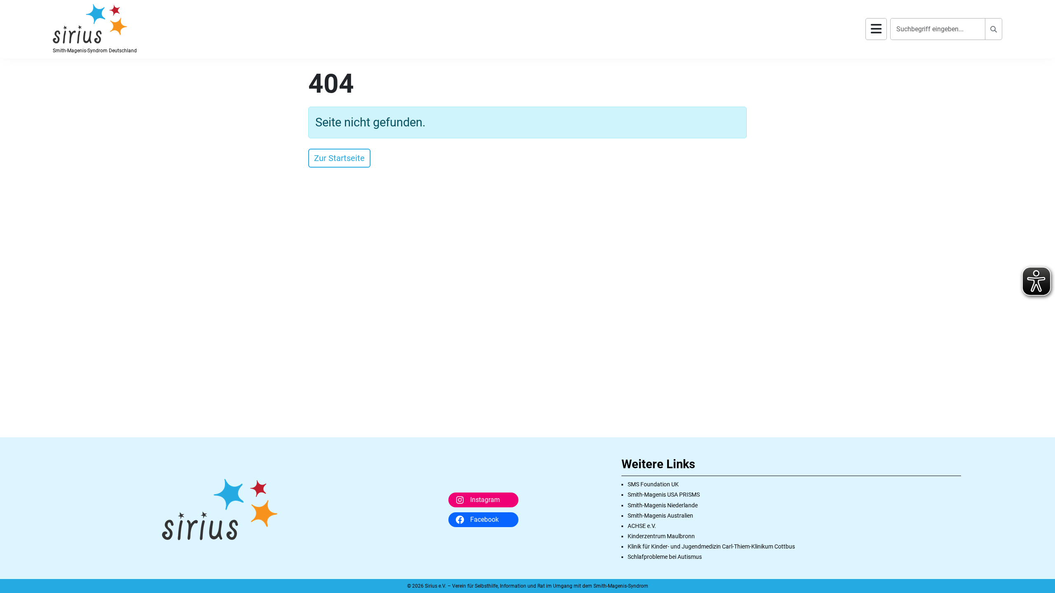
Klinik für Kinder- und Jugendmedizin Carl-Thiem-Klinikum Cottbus (711, 546)
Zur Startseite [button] (339, 158)
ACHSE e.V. (642, 526)
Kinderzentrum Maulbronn (661, 536)
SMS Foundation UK (653, 484)
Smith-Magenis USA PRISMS (664, 494)
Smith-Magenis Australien (660, 515)
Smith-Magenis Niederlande (663, 505)
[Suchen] (993, 29)
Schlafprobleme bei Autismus (665, 556)
